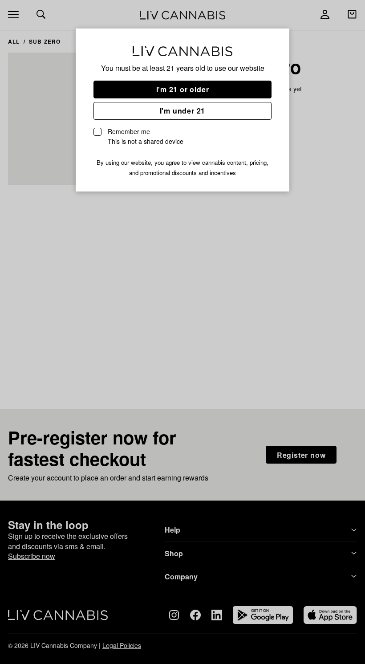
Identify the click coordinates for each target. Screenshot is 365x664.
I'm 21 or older (182, 89)
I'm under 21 (183, 111)
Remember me (145, 136)
